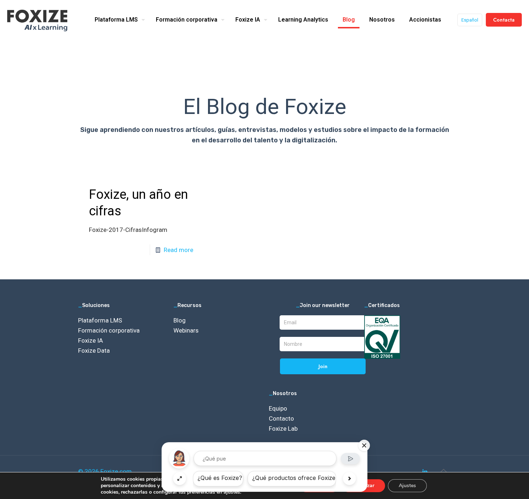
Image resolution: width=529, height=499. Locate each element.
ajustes (231, 492)
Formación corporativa (109, 330)
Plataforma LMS (100, 320)
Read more (178, 249)
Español (469, 20)
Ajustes (407, 485)
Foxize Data (94, 350)
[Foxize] (37, 20)
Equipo (278, 408)
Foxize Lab (283, 428)
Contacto (281, 418)
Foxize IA (90, 340)
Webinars (186, 330)
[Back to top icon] (443, 470)
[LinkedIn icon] (425, 471)
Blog (179, 320)
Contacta (504, 19)
